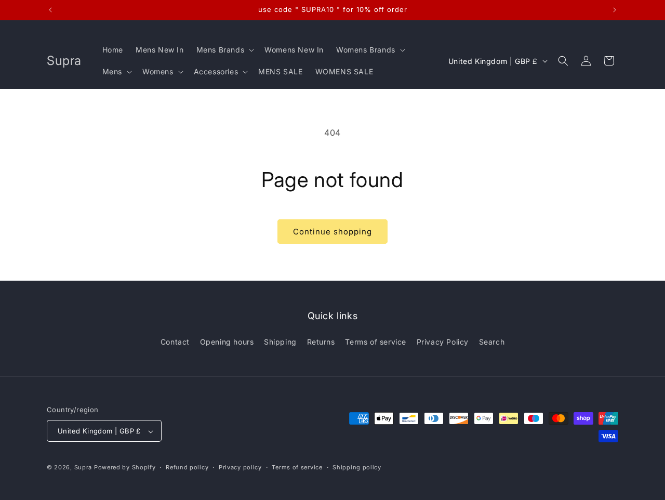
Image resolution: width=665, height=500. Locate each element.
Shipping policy (356, 467)
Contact (175, 341)
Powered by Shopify (125, 467)
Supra (83, 467)
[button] (224, 50)
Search (492, 341)
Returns (321, 341)
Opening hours (227, 341)
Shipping (280, 341)
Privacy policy (240, 467)
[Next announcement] (614, 10)
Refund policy (187, 467)
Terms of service (375, 341)
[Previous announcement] (50, 10)
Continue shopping (332, 231)
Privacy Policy (443, 341)
